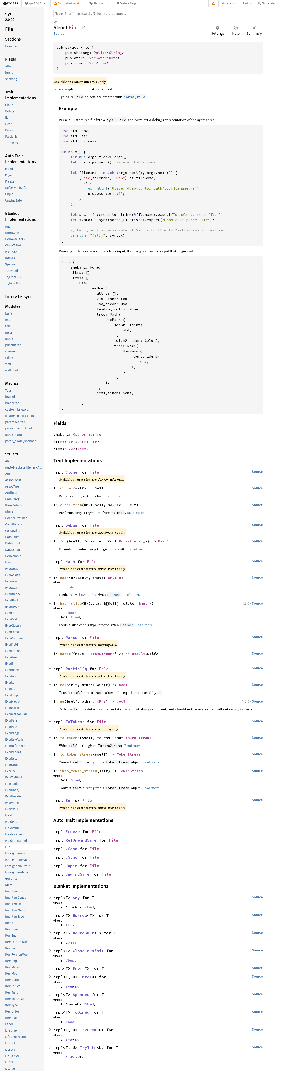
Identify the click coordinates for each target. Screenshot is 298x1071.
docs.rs (226, 3)
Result (164, 541)
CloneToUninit (88, 950)
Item (102, 63)
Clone (71, 472)
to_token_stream (76, 754)
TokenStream (137, 738)
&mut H (114, 577)
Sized (75, 617)
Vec (92, 58)
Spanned (81, 994)
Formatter (129, 541)
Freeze (72, 831)
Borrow (80, 915)
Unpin (71, 865)
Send (72, 848)
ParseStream (100, 653)
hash (64, 577)
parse (65, 653)
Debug (71, 525)
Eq (67, 800)
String (115, 52)
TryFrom (88, 1029)
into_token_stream (78, 771)
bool (123, 685)
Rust (245, 3)
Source (58, 33)
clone (65, 488)
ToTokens (75, 721)
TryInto (88, 1047)
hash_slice (71, 603)
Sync (72, 857)
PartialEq (76, 668)
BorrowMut (83, 933)
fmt (63, 541)
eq (62, 685)
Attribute (108, 58)
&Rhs (101, 701)
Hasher (71, 587)
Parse (71, 637)
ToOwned (81, 1012)
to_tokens (70, 738)
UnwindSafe (77, 874)
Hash (70, 561)
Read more (112, 496)
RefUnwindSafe (81, 840)
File (94, 472)
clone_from (71, 505)
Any (76, 897)
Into (84, 976)
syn (56, 21)
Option (100, 52)
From (77, 968)
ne (62, 701)
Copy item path (83, 27)
